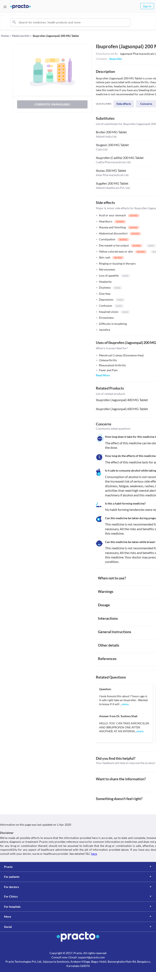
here (94, 853)
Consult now (59, 957)
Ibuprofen (115, 58)
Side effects (123, 103)
